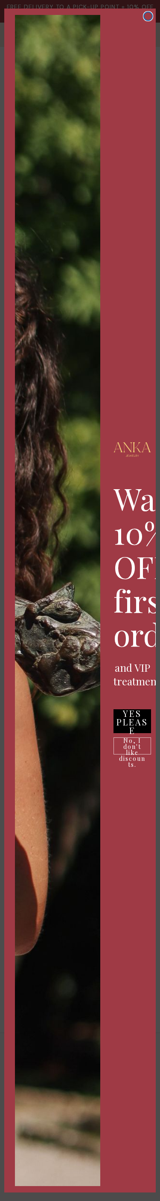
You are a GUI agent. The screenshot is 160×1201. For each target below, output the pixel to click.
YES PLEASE (132, 721)
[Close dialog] (148, 16)
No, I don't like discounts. (132, 745)
